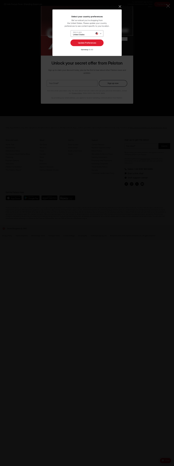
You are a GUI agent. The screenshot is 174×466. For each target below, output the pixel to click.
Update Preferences (87, 43)
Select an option (77, 32)
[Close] (87, 6)
